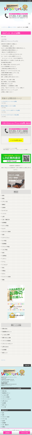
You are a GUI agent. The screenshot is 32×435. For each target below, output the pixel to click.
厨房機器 (4, 222)
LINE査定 (7, 432)
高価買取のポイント (7, 331)
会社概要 (29, 0)
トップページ (4, 27)
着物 (3, 279)
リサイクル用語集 (6, 340)
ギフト (3, 273)
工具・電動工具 (6, 219)
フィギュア (4, 264)
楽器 (3, 234)
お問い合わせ (5, 346)
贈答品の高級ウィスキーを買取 (8, 106)
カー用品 (4, 240)
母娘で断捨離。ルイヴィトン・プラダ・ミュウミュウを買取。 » (16, 149)
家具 (3, 195)
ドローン (4, 258)
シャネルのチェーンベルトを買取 (9, 101)
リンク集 (4, 406)
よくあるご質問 (6, 334)
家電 (3, 198)
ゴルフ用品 (4, 249)
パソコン (4, 213)
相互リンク (4, 352)
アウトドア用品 (6, 246)
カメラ (3, 228)
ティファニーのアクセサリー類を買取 (10, 115)
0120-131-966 (24, 432)
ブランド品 (4, 201)
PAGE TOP (27, 365)
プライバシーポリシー (7, 343)
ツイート (3, 360)
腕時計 (3, 204)
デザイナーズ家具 (6, 231)
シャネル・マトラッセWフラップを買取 (10, 110)
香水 (3, 267)
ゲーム (3, 261)
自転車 (3, 207)
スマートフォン (6, 237)
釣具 (3, 252)
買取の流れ (4, 328)
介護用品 (4, 255)
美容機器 (4, 243)
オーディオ (4, 210)
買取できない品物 (6, 337)
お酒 (3, 216)
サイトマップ (21, 0)
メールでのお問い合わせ (16, 140)
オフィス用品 (5, 225)
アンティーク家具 (6, 276)
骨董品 (3, 270)
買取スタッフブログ (12, 27)
